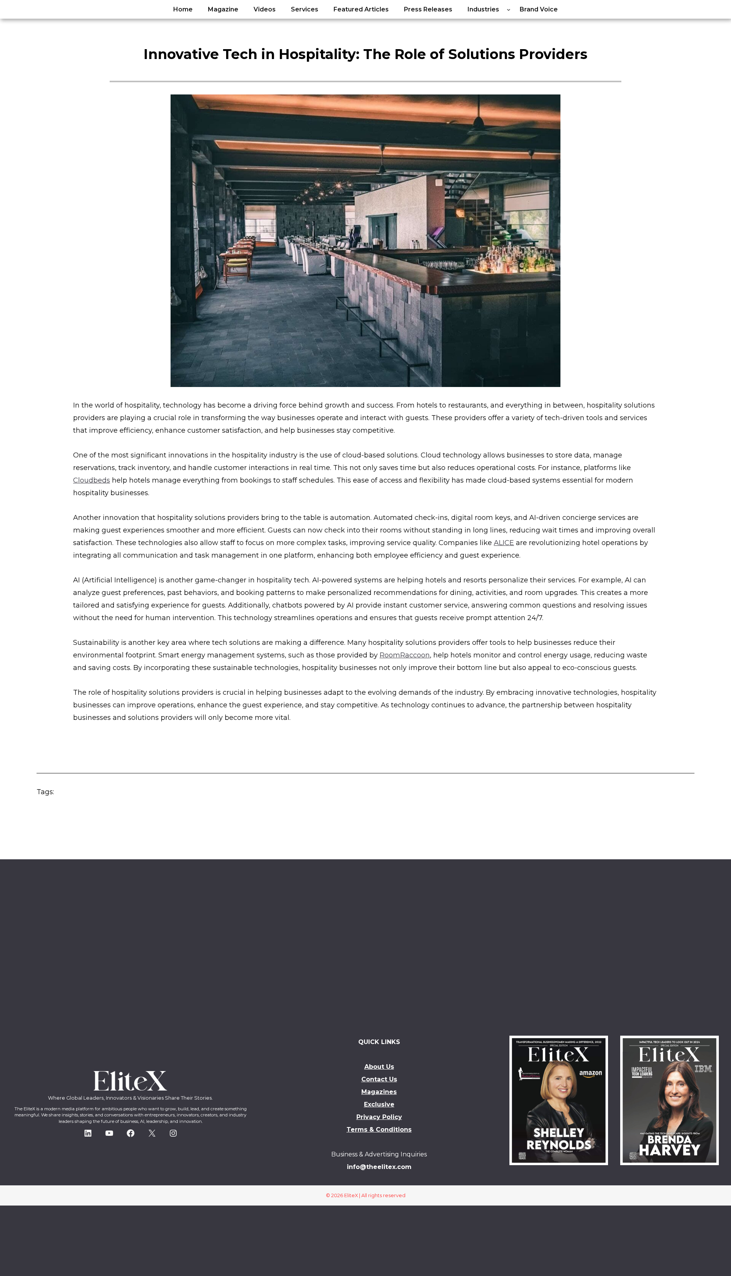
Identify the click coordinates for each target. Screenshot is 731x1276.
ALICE (504, 543)
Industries (483, 9)
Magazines (379, 1091)
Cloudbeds (91, 480)
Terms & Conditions (379, 1129)
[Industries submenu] (509, 9)
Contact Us (379, 1079)
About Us (379, 1066)
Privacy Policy (379, 1117)
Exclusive (379, 1104)
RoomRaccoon (405, 655)
